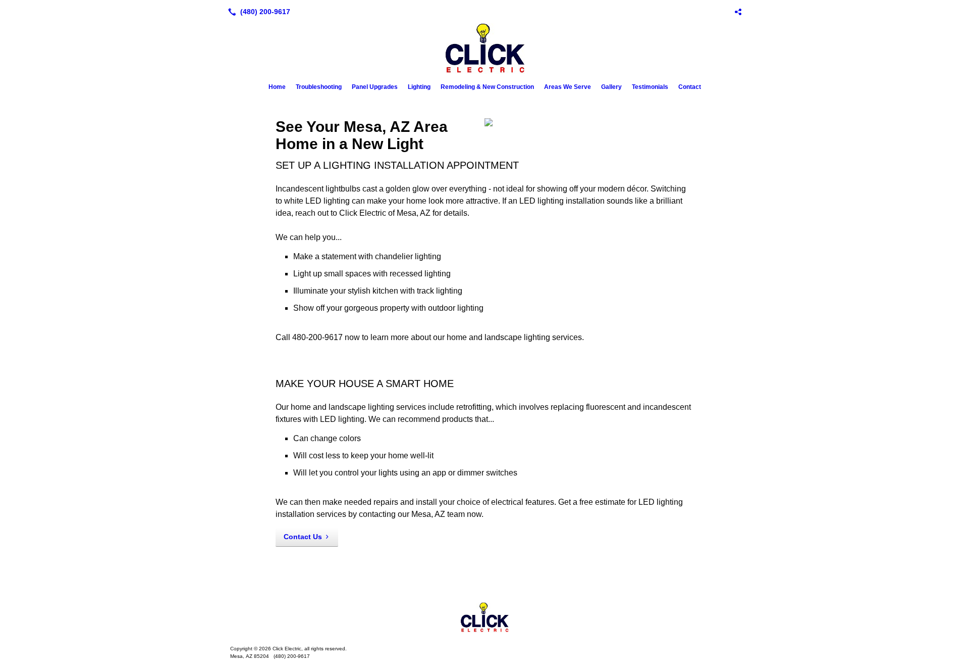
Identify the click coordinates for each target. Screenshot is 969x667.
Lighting (419, 86)
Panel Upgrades (375, 86)
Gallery (611, 86)
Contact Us (303, 537)
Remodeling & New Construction (487, 86)
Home (277, 86)
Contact (689, 86)
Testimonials (650, 86)
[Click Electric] (484, 617)
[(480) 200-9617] (257, 11)
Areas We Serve (567, 86)
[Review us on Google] (738, 11)
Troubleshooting (319, 86)
